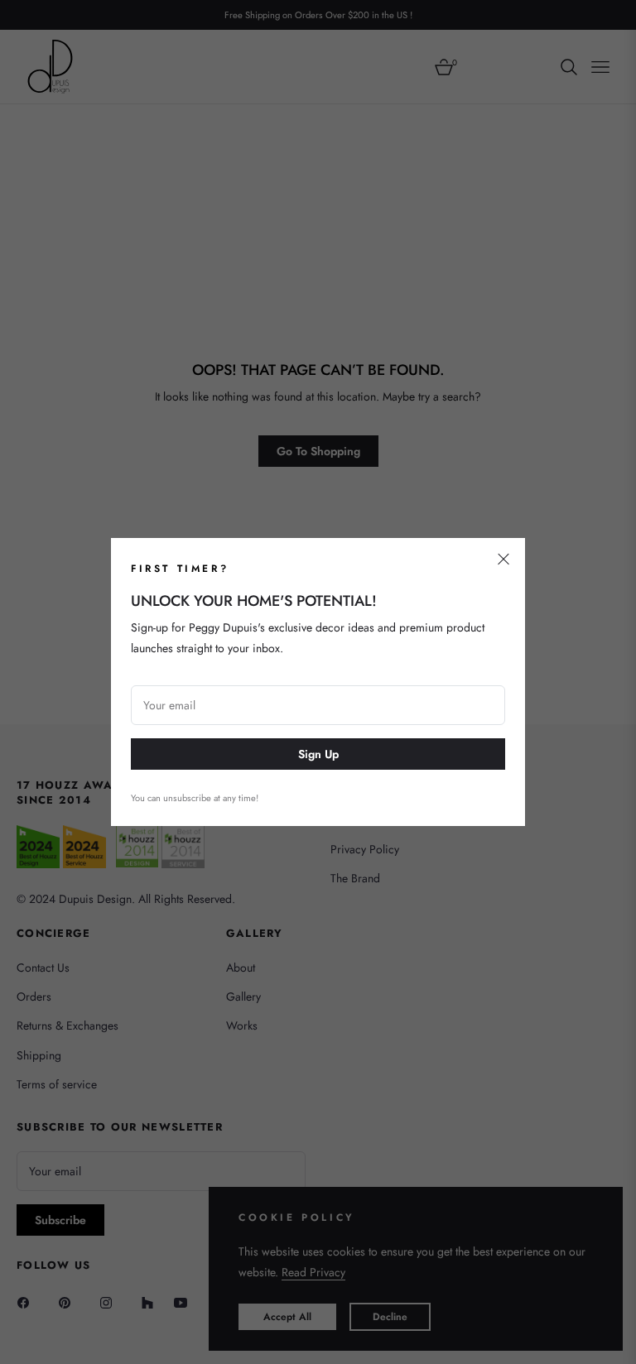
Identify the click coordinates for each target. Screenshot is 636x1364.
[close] (503, 559)
